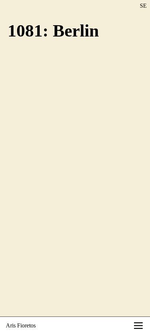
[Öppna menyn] (138, 325)
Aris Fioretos (21, 325)
